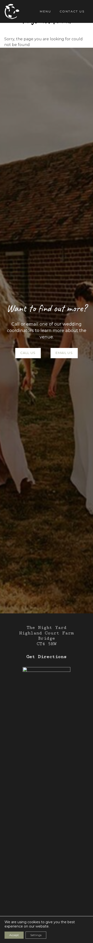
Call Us (28, 353)
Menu (45, 11)
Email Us (64, 353)
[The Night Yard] (11, 11)
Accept (14, 935)
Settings (35, 935)
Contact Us (72, 11)
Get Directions (46, 656)
